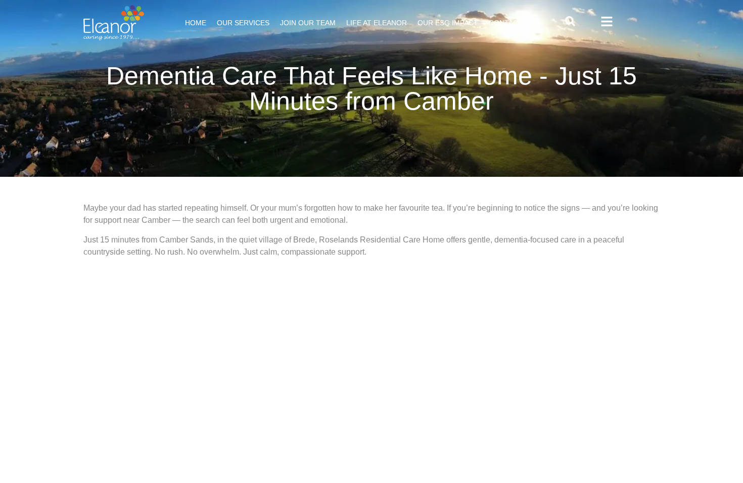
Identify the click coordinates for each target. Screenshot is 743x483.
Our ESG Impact (447, 23)
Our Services (243, 23)
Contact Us (511, 23)
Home (195, 23)
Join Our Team (308, 23)
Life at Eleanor (376, 23)
